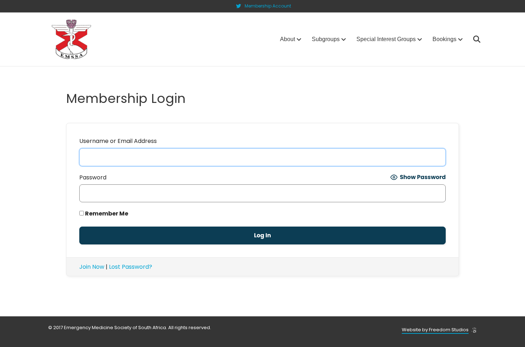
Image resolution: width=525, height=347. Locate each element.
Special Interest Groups (386, 39)
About (287, 39)
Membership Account (268, 6)
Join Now (91, 267)
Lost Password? (130, 267)
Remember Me (106, 213)
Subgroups (326, 39)
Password (92, 177)
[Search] (472, 39)
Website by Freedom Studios (435, 329)
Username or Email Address (118, 141)
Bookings (444, 39)
